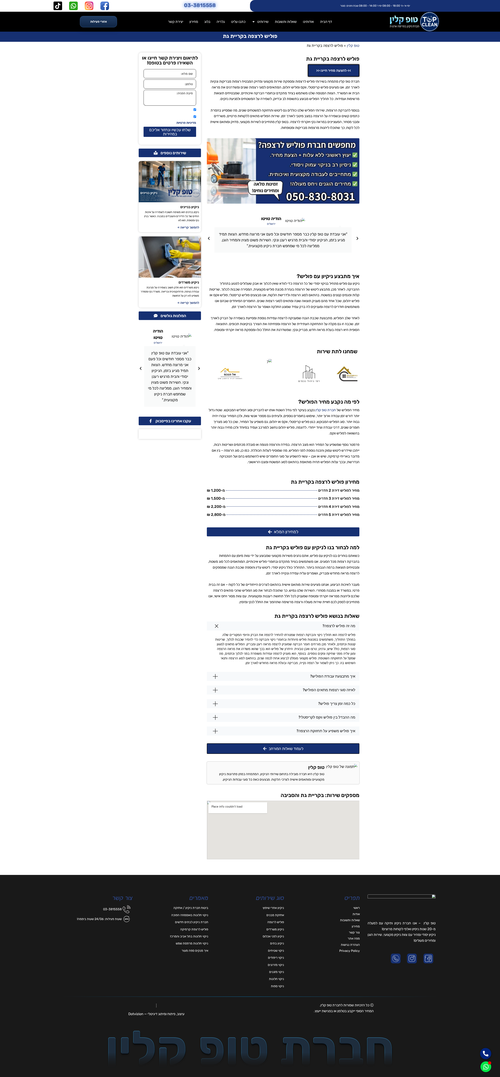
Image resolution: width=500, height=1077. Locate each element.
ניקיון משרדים (189, 282)
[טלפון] (396, 958)
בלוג (207, 22)
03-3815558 (200, 5)
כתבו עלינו (238, 22)
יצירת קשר (175, 22)
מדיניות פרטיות (186, 123)
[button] (357, 238)
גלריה (221, 22)
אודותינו (308, 22)
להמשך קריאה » (188, 227)
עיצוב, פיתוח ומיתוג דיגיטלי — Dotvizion (156, 1014)
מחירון (193, 22)
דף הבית (326, 22)
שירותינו (263, 22)
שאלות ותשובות (286, 22)
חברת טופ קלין (325, 410)
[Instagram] (412, 958)
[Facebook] (429, 958)
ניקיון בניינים (189, 207)
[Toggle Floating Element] (485, 1066)
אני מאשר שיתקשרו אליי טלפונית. (170, 110)
